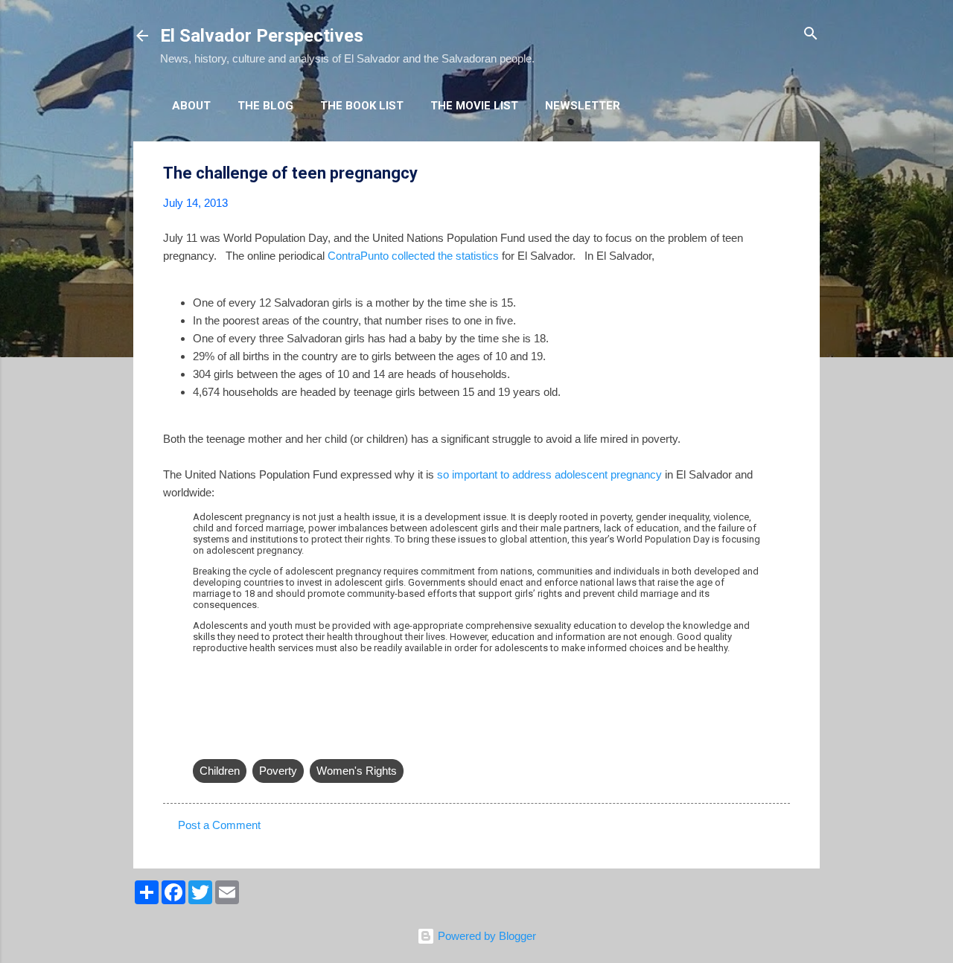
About (191, 105)
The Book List (362, 105)
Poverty (278, 770)
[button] (781, 174)
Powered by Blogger (485, 936)
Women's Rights (356, 770)
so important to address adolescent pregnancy (549, 474)
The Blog (265, 105)
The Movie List (474, 105)
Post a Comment (219, 825)
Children (220, 770)
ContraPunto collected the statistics (413, 255)
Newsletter (582, 105)
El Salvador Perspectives (261, 35)
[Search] (811, 34)
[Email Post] (202, 741)
